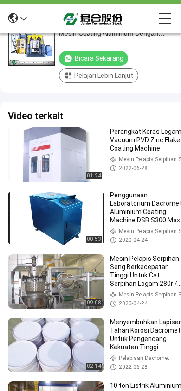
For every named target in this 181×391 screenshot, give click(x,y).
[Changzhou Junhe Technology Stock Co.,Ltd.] (93, 18)
